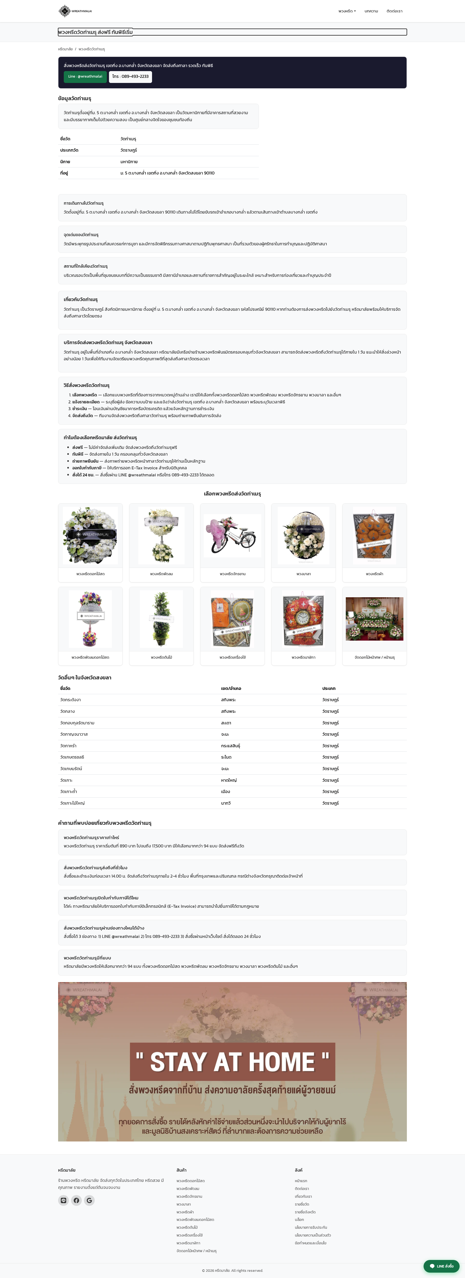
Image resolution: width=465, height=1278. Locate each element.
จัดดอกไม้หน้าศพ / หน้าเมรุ (197, 1251)
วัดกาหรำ (68, 745)
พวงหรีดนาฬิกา (188, 1243)
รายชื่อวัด (302, 1204)
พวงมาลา (184, 1204)
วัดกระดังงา (70, 699)
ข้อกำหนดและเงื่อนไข (310, 1243)
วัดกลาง (67, 711)
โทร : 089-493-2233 (130, 76)
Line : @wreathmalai (85, 76)
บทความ (371, 11)
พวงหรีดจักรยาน (189, 1196)
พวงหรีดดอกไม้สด (191, 1181)
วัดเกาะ (66, 780)
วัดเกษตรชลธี (72, 757)
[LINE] (63, 1200)
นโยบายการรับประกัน (311, 1227)
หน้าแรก (301, 1181)
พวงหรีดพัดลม (188, 1189)
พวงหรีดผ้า (185, 1212)
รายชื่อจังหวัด (305, 1212)
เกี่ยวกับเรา (303, 1196)
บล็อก (299, 1220)
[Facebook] (76, 1200)
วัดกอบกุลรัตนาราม (77, 723)
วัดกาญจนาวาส (74, 734)
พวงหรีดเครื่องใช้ (190, 1235)
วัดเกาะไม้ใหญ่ (72, 803)
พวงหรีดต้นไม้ (187, 1227)
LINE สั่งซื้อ (445, 1266)
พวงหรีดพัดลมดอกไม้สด (195, 1220)
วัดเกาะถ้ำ (68, 791)
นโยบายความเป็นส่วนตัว (313, 1235)
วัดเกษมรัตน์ (71, 768)
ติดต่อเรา (395, 11)
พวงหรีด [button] (346, 11)
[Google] (89, 1200)
